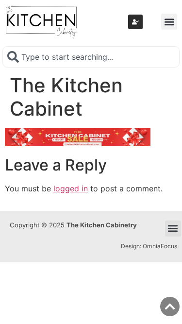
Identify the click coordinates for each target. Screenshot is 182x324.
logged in (70, 188)
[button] (169, 22)
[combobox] (91, 57)
